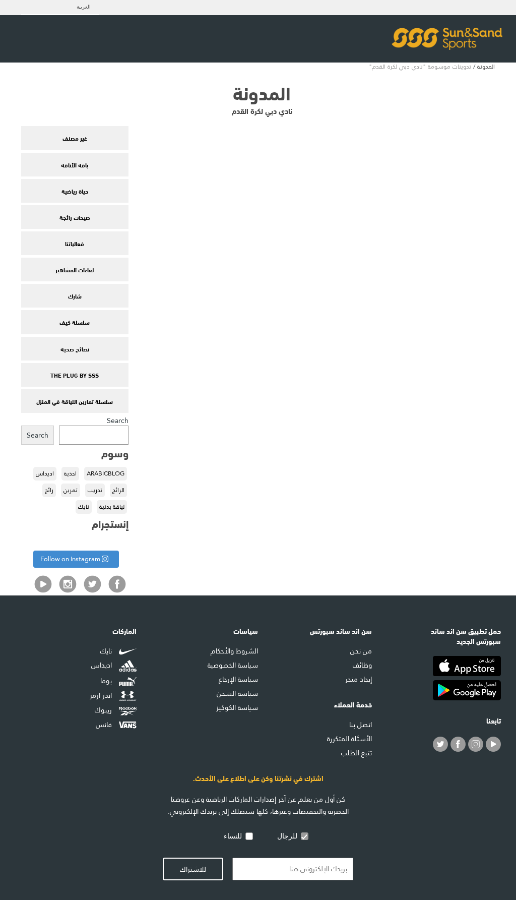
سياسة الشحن (237, 693)
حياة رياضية (74, 190)
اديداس (45, 473)
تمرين (70, 490)
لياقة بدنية (111, 506)
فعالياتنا (74, 243)
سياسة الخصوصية (233, 665)
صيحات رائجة (74, 216)
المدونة (486, 66)
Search (117, 420)
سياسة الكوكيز (237, 707)
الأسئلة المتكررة (349, 739)
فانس (105, 724)
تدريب (95, 490)
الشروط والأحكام (234, 651)
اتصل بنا (360, 724)
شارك (75, 295)
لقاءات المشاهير (74, 269)
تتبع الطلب (356, 753)
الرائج (118, 490)
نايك (83, 506)
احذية (70, 473)
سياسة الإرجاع (238, 679)
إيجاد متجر (358, 679)
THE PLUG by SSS (74, 374)
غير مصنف (74, 137)
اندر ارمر (102, 695)
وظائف (362, 665)
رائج (49, 490)
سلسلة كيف (74, 321)
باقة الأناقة (74, 164)
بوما (107, 681)
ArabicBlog (105, 473)
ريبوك (104, 710)
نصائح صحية (74, 348)
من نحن (361, 651)
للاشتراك (193, 869)
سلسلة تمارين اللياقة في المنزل (74, 400)
